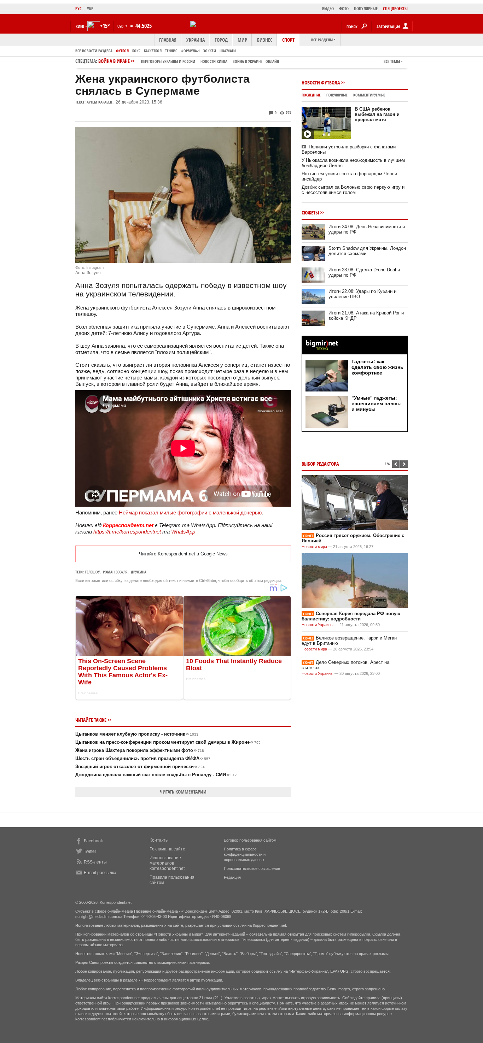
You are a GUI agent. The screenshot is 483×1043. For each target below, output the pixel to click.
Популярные (337, 95)
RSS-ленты (95, 862)
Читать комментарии (183, 791)
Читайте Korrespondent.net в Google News (183, 553)
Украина (195, 39)
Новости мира (314, 546)
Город (221, 39)
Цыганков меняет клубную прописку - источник (136, 734)
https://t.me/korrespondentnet (127, 532)
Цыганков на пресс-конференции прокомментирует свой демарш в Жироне (168, 742)
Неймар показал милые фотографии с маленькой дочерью (190, 512)
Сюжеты (310, 212)
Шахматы (228, 50)
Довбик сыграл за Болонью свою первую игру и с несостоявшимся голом (353, 189)
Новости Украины (317, 625)
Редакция (232, 877)
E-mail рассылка (100, 872)
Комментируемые (369, 95)
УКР (90, 9)
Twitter (90, 851)
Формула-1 (190, 50)
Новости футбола (321, 82)
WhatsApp (183, 532)
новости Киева (213, 61)
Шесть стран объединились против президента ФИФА (142, 758)
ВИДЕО (328, 9)
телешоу (92, 571)
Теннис (171, 50)
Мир (242, 39)
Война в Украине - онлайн (256, 61)
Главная (167, 39)
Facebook (93, 840)
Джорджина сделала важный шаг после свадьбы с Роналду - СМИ (156, 774)
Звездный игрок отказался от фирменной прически (140, 766)
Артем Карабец (99, 102)
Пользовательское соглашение (252, 868)
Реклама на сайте (167, 849)
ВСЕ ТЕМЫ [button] (392, 61)
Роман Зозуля (115, 571)
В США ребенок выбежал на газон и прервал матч (377, 114)
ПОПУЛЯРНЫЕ (366, 9)
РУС (78, 9)
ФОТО (344, 9)
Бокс (136, 50)
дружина (138, 571)
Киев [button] (80, 26)
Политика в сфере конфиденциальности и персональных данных (245, 854)
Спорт (288, 39)
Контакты (159, 840)
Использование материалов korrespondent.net (167, 863)
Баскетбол (153, 50)
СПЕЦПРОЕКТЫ (395, 9)
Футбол (122, 50)
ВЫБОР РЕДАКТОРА (320, 463)
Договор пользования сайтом (250, 840)
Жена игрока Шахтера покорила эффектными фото (139, 750)
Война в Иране (188, 61)
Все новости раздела (93, 50)
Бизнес (264, 39)
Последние (311, 95)
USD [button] (120, 26)
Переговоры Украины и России (168, 61)
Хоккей (209, 50)
